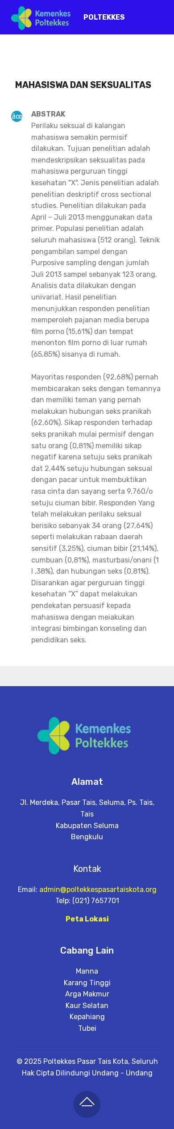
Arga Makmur (87, 994)
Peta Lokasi (87, 919)
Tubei (87, 1028)
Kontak (87, 868)
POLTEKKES (104, 17)
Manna (87, 971)
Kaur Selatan (87, 1005)
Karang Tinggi (87, 983)
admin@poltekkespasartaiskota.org (98, 889)
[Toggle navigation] (160, 15)
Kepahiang (87, 1016)
